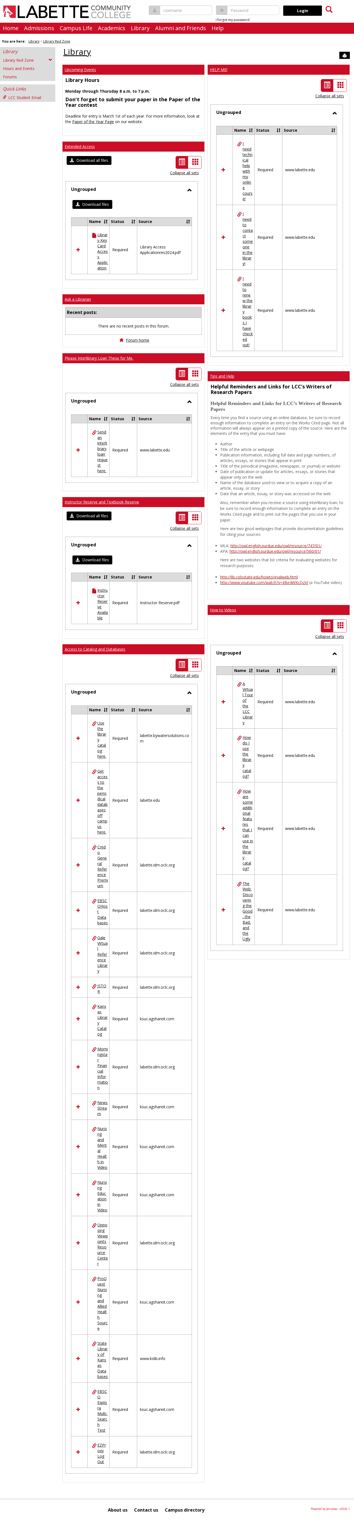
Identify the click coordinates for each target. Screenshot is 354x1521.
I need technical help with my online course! (248, 171)
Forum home (137, 340)
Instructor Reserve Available (102, 604)
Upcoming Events (80, 69)
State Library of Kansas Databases (102, 1360)
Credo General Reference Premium (102, 866)
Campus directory (184, 1510)
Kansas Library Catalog (102, 1020)
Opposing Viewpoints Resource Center (102, 1244)
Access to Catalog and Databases (95, 649)
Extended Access (80, 146)
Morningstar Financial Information (102, 1068)
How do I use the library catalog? (247, 757)
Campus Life (76, 28)
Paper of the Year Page (93, 121)
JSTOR (101, 988)
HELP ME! (218, 69)
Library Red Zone (56, 41)
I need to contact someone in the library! (248, 238)
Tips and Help (222, 376)
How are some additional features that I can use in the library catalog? (248, 829)
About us (117, 1510)
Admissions (39, 28)
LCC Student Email (24, 97)
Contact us (146, 1510)
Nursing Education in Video (102, 1196)
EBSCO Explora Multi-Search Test (102, 1411)
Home (11, 28)
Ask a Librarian (78, 299)
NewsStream (102, 1108)
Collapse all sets (184, 172)
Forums (10, 76)
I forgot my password (232, 19)
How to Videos (223, 609)
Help (218, 28)
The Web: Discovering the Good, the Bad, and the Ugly (248, 911)
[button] (89, 160)
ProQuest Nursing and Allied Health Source (102, 1303)
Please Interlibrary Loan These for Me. (99, 358)
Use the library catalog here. (101, 739)
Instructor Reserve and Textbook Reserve (102, 502)
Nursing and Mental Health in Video (102, 1148)
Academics (111, 28)
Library (140, 28)
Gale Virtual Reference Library (102, 954)
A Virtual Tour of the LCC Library (248, 703)
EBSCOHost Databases (102, 911)
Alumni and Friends (180, 28)
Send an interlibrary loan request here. (102, 451)
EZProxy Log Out (101, 1453)
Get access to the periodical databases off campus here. (102, 802)
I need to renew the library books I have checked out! (248, 311)
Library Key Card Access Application (102, 251)
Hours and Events (19, 68)
